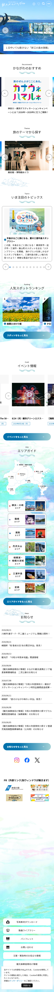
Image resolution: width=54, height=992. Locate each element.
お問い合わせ (27, 947)
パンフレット (27, 938)
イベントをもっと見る (17, 436)
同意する (27, 985)
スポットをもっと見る (17, 335)
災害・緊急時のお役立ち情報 (27, 955)
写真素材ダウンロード (27, 922)
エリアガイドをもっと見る (19, 601)
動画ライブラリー (27, 930)
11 (44, 267)
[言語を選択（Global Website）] (34, 3)
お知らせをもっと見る (17, 746)
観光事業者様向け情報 (27, 964)
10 (40, 267)
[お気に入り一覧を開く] (38, 3)
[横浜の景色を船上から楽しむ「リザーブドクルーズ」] (27, 53)
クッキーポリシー (16, 980)
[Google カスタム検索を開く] (43, 3)
